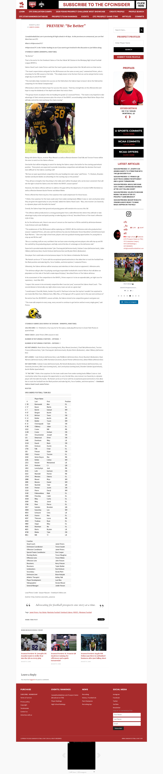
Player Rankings (56, 701)
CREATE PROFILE (116, 11)
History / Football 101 (89, 698)
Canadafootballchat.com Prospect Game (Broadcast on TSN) (64, 696)
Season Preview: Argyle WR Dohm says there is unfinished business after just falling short (93, 656)
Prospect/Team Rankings (64, 16)
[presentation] (126, 116)
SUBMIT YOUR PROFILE (128, 57)
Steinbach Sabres (66, 612)
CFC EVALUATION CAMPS (40, 11)
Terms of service (26, 698)
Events (85, 16)
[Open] (128, 267)
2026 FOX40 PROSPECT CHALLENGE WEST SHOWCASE (80, 11)
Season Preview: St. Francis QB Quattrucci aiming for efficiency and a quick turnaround (63, 657)
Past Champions (87, 701)
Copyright (24, 705)
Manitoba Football (53, 612)
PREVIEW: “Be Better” (66, 26)
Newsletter (116, 708)
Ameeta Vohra (34, 27)
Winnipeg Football (85, 612)
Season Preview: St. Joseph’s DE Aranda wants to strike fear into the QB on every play (33, 656)
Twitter (115, 701)
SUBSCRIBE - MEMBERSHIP (29, 694)
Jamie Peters (33, 612)
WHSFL (75, 612)
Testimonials (25, 708)
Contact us (24, 712)
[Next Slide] (99, 754)
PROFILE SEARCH (136, 11)
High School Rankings (58, 704)
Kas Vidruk (42, 612)
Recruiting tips (87, 704)
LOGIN (22, 11)
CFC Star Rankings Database (33, 16)
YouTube (116, 704)
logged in (32, 680)
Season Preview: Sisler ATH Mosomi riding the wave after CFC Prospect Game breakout (128, 194)
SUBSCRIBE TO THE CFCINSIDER (96, 4)
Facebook (116, 698)
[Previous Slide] (64, 754)
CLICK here (141, 4)
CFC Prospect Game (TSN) (105, 16)
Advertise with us (26, 715)
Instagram (116, 694)
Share (74, 772)
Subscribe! (118, 728)
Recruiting (85, 694)
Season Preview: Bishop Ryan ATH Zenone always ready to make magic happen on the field (127, 202)
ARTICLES (126, 16)
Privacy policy (25, 702)
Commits (139, 16)
